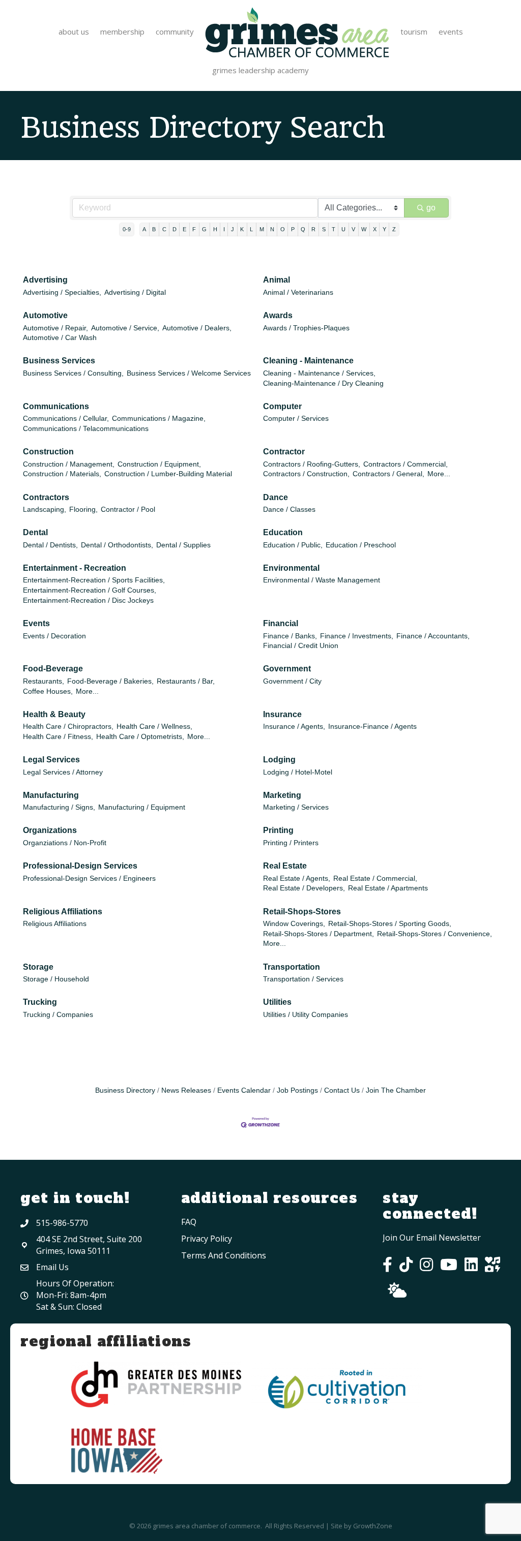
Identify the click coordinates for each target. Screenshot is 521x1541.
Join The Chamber (396, 1090)
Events (451, 31)
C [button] (164, 229)
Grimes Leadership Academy (260, 70)
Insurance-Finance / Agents (372, 726)
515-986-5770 (62, 1222)
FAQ (188, 1221)
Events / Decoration (54, 636)
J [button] (232, 229)
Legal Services (51, 759)
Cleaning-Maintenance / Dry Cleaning (323, 383)
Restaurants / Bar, (186, 681)
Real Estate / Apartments (388, 888)
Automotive (45, 315)
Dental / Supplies (183, 545)
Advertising (45, 279)
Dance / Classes (289, 509)
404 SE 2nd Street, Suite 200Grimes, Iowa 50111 (89, 1245)
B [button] (154, 229)
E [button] (184, 229)
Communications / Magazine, (159, 418)
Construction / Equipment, (159, 464)
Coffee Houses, (48, 691)
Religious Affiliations (62, 911)
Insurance (282, 714)
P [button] (293, 229)
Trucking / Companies (58, 1015)
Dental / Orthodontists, (117, 545)
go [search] (431, 207)
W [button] (363, 229)
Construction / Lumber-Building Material (168, 474)
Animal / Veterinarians (298, 292)
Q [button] (303, 229)
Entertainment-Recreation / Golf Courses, (89, 590)
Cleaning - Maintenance (308, 360)
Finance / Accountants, (433, 636)
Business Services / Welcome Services (189, 373)
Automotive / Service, (125, 328)
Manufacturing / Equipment (141, 807)
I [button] (224, 229)
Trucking (40, 1002)
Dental (35, 532)
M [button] (261, 229)
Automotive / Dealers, (196, 328)
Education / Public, (293, 545)
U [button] (343, 229)
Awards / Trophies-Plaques (306, 328)
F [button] (194, 229)
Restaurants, (43, 681)
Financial (280, 623)
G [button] (204, 229)
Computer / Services (296, 418)
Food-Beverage (53, 668)
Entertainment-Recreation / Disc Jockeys (88, 600)
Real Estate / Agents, (296, 878)
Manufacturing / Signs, (59, 807)
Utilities (277, 1002)
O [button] (282, 229)
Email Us (52, 1267)
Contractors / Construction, (306, 474)
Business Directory (125, 1090)
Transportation (291, 967)
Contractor (284, 451)
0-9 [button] (127, 229)
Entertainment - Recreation (74, 568)
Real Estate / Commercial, (375, 878)
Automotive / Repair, (55, 328)
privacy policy (206, 1238)
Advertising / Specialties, (62, 292)
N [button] (272, 229)
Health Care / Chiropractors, (68, 726)
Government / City (292, 681)
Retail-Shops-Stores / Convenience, (434, 934)
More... (438, 474)
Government (287, 668)
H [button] (215, 229)
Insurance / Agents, (294, 726)
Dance (275, 497)
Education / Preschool (361, 545)
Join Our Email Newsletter (432, 1237)
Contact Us (342, 1090)
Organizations (50, 830)
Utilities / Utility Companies (305, 1015)
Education (283, 532)
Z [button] (394, 229)
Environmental (291, 568)
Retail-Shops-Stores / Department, (318, 934)
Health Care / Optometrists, (140, 737)
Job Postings (297, 1090)
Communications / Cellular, (66, 418)
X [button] (375, 229)
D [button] (174, 229)
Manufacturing (51, 795)
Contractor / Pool (128, 509)
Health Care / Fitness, (58, 737)
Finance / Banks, (290, 636)
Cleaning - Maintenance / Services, (319, 373)
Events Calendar (244, 1090)
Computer (282, 406)
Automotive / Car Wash (60, 338)
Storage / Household (56, 979)
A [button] (144, 229)
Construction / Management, (68, 464)
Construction (48, 451)
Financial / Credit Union (300, 646)
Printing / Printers (291, 843)
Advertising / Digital (135, 292)
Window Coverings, (294, 924)
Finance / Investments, (356, 636)
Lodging (279, 759)
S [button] (324, 229)
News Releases (186, 1090)
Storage (38, 967)
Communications (56, 406)
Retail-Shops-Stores (302, 911)
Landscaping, (44, 509)
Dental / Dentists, (50, 545)
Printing (278, 830)
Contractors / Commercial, (405, 464)
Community (175, 31)
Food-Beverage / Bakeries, (110, 681)
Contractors (46, 497)
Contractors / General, (388, 474)
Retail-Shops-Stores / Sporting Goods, (389, 924)
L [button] (251, 229)
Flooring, (83, 509)
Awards (278, 315)
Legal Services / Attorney (63, 772)
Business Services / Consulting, (73, 373)
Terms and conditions (223, 1255)
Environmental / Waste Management (321, 580)
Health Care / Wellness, (154, 726)
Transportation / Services (303, 979)
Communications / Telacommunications (86, 429)
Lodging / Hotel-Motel (297, 772)
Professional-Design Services (80, 865)
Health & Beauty (54, 714)
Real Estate (285, 865)
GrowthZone (372, 1525)
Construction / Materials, (62, 474)
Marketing (282, 795)
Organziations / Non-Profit (64, 843)
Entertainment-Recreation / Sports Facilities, (94, 580)
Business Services (59, 360)
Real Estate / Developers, (304, 888)
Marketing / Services (296, 807)
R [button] (313, 229)
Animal (276, 279)
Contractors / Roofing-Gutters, (311, 464)
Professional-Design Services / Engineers (89, 878)
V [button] (353, 229)
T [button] (333, 229)
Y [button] (384, 229)
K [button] (242, 229)
